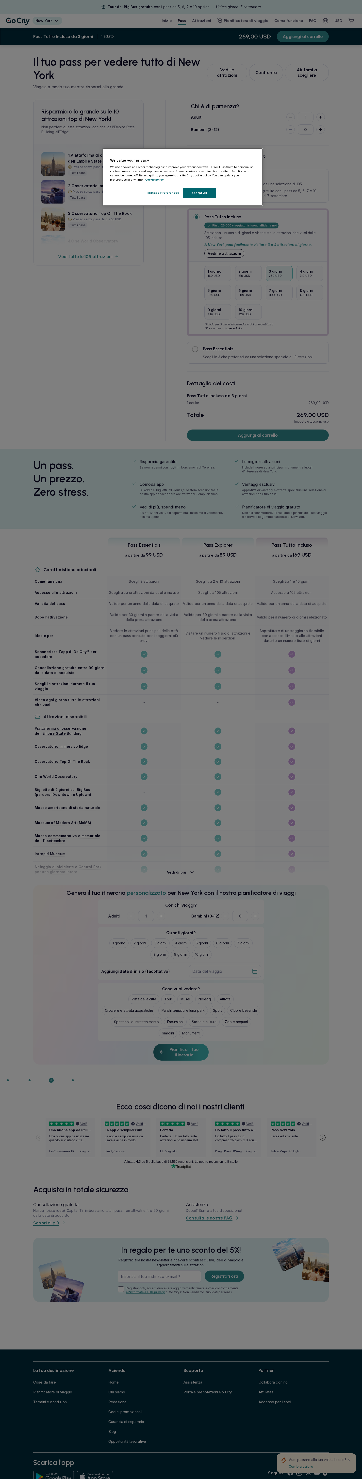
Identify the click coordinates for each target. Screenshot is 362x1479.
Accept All (199, 193)
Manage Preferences (163, 192)
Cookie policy (154, 179)
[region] (183, 177)
